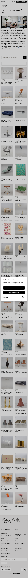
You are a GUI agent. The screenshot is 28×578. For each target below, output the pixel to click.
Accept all (14, 288)
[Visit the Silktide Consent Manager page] (23, 297)
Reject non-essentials (14, 292)
